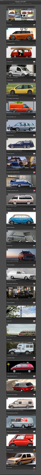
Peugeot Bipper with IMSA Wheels (12, 77)
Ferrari (13, 96)
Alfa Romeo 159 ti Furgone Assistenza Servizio (14, 391)
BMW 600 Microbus (10, 224)
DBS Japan (10, 337)
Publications (29, 3)
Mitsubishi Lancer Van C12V (11, 132)
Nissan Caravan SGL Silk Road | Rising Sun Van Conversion (16, 428)
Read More (34, 26)
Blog (10, 3)
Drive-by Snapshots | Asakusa (12, 336)
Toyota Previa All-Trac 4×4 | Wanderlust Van (14, 373)
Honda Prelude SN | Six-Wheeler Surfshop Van (14, 150)
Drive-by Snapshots (13, 337)
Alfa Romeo (8, 392)
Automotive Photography (19, 3)
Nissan (13, 429)
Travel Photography (25, 3)
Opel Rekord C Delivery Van (11, 280)
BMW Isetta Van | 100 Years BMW (12, 446)
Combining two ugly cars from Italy (12, 95)
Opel (12, 281)
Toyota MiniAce (9, 58)
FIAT (14, 96)
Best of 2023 (9, 21)
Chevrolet (13, 188)
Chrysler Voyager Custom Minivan (12, 465)
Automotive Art (13, 3)
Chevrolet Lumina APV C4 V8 (11, 187)
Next (34, 470)
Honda (13, 151)
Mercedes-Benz (21, 337)
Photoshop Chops (17, 96)
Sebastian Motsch (23, 96)
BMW (12, 225)
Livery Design (16, 392)
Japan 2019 (18, 337)
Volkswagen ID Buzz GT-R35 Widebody (13, 40)
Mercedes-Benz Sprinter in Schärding (13, 169)
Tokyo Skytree (9, 318)
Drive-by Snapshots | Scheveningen (12, 261)
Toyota (7, 300)
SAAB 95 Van (9, 242)
